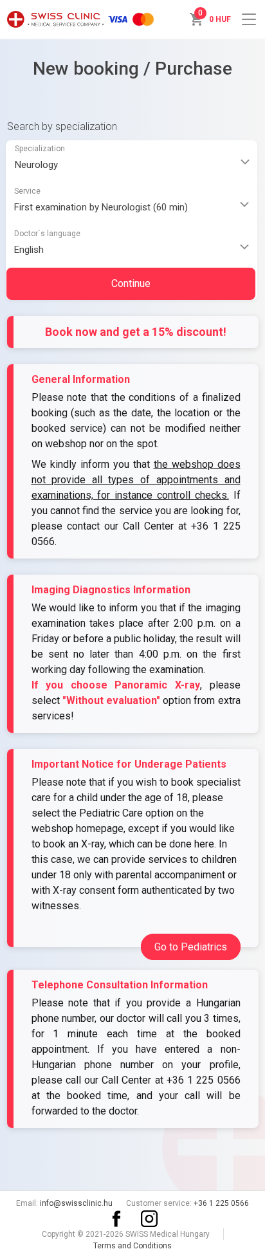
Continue (131, 283)
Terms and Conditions (132, 1245)
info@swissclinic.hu (76, 1203)
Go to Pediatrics (190, 947)
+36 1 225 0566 (204, 1080)
